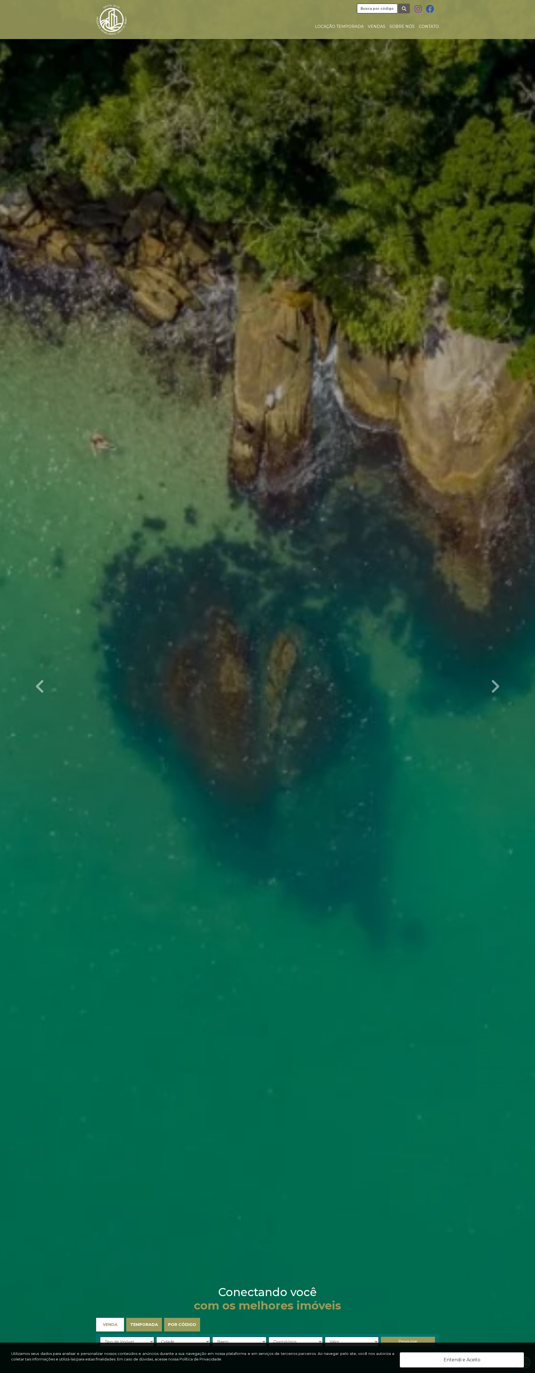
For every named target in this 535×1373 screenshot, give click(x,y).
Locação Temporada (339, 26)
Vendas (376, 26)
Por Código (182, 1324)
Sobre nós (402, 26)
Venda (110, 1324)
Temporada (144, 1324)
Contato (429, 26)
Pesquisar (407, 1341)
